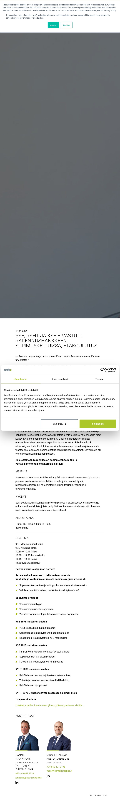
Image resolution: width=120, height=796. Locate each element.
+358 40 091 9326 (24, 773)
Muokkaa (57, 423)
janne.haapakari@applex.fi (28, 777)
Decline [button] (66, 25)
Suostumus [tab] (21, 379)
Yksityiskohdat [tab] (60, 379)
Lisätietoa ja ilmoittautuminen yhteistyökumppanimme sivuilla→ (50, 705)
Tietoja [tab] (99, 379)
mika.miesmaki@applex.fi (59, 771)
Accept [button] (53, 25)
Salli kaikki (98, 423)
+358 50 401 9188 (56, 767)
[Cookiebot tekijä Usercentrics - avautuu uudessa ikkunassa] (102, 370)
